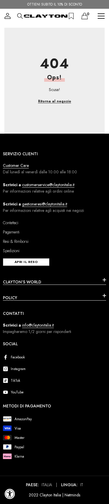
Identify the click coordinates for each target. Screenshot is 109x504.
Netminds (72, 495)
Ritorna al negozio (54, 101)
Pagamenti (11, 232)
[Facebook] (6, 357)
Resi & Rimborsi (15, 241)
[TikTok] (6, 381)
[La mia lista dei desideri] (71, 16)
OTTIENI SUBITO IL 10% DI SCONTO (54, 4)
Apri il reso (26, 261)
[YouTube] (6, 392)
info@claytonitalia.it (38, 325)
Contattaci (10, 223)
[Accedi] (7, 16)
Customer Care (16, 165)
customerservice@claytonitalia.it (48, 185)
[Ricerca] (20, 16)
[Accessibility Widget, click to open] (10, 494)
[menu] (101, 16)
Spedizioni (11, 251)
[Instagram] (6, 369)
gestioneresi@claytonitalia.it (44, 204)
